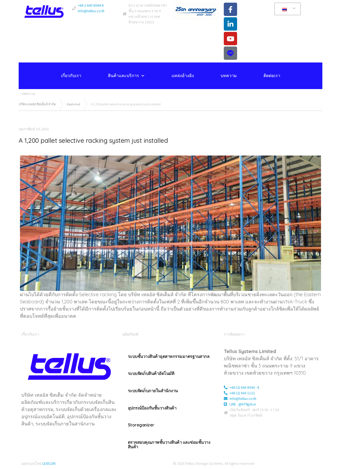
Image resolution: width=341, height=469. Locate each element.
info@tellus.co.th (91, 11)
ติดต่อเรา (271, 75)
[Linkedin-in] (230, 24)
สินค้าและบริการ (123, 75)
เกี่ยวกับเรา (71, 75)
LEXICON (48, 463)
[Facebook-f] (230, 9)
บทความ (229, 75)
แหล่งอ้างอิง (183, 75)
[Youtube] (230, 38)
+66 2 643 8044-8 (91, 5)
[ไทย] (286, 9)
